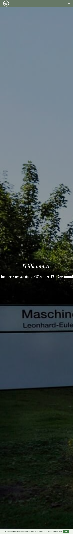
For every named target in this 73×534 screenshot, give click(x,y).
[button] (69, 3)
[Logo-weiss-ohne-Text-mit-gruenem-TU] (6, 3)
